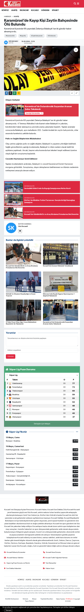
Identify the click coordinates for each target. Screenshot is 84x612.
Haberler (7, 16)
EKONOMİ (24, 10)
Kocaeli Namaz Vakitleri (15, 557)
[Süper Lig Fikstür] (77, 432)
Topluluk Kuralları (46, 599)
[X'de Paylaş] (10, 93)
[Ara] (75, 4)
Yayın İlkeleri (29, 601)
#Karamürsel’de (10, 36)
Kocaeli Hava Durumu (53, 552)
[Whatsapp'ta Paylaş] (15, 93)
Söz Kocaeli (23, 226)
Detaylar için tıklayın (42, 424)
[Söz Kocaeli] (11, 228)
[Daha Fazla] (19, 93)
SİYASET (55, 10)
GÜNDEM (45, 10)
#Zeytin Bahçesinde (36, 36)
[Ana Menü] (78, 4)
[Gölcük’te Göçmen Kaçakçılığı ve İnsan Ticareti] (23, 282)
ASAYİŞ (14, 10)
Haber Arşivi (50, 568)
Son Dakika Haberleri (13, 568)
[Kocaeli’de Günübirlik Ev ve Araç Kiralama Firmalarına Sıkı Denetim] (23, 254)
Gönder (10, 356)
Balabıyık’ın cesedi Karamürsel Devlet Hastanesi (52, 164)
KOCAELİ (35, 10)
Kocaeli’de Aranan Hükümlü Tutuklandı (58, 266)
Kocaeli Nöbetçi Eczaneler (16, 552)
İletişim (25, 599)
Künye (34, 599)
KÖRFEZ (5, 10)
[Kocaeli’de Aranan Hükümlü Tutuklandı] (60, 254)
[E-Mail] (20, 231)
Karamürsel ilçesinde (14, 120)
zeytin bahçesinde (65, 130)
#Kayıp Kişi (23, 36)
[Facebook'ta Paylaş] (6, 93)
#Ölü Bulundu (52, 36)
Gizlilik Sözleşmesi (12, 599)
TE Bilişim (69, 599)
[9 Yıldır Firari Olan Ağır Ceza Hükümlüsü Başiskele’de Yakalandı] (23, 310)
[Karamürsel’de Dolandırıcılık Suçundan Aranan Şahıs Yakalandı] (60, 310)
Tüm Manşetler (51, 563)
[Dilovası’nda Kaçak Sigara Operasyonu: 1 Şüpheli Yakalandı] (60, 282)
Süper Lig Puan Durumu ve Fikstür (18, 563)
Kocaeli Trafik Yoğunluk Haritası (56, 557)
